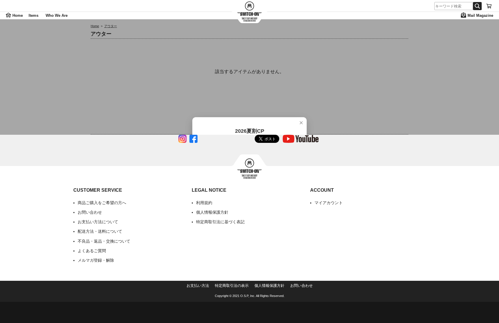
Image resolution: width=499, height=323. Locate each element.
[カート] (488, 6)
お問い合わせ (90, 212)
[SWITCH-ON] (249, 11)
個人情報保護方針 (212, 212)
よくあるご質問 (92, 250)
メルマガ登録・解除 (96, 260)
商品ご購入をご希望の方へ (102, 202)
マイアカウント (328, 202)
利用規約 (204, 202)
